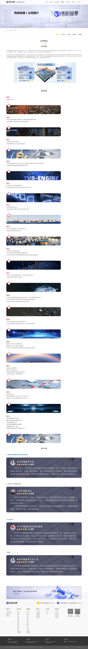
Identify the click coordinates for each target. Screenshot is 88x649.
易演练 (7, 614)
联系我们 (74, 34)
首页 (46, 2)
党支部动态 (38, 613)
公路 (18, 627)
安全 (18, 613)
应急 (18, 611)
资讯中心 (68, 2)
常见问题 (38, 617)
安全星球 (80, 34)
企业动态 (38, 611)
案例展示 (62, 2)
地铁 (18, 628)
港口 (18, 625)
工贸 (18, 620)
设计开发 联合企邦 (79, 647)
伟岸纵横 (79, 2)
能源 (18, 621)
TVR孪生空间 (8, 613)
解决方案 (57, 2)
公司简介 (15, 30)
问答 (47, 613)
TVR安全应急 (8, 611)
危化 (18, 618)
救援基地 (19, 631)
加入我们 (69, 34)
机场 (18, 624)
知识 (47, 611)
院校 (18, 617)
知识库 (73, 2)
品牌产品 (51, 2)
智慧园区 (19, 632)
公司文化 (63, 34)
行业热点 (38, 614)
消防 (18, 614)
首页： (7, 30)
